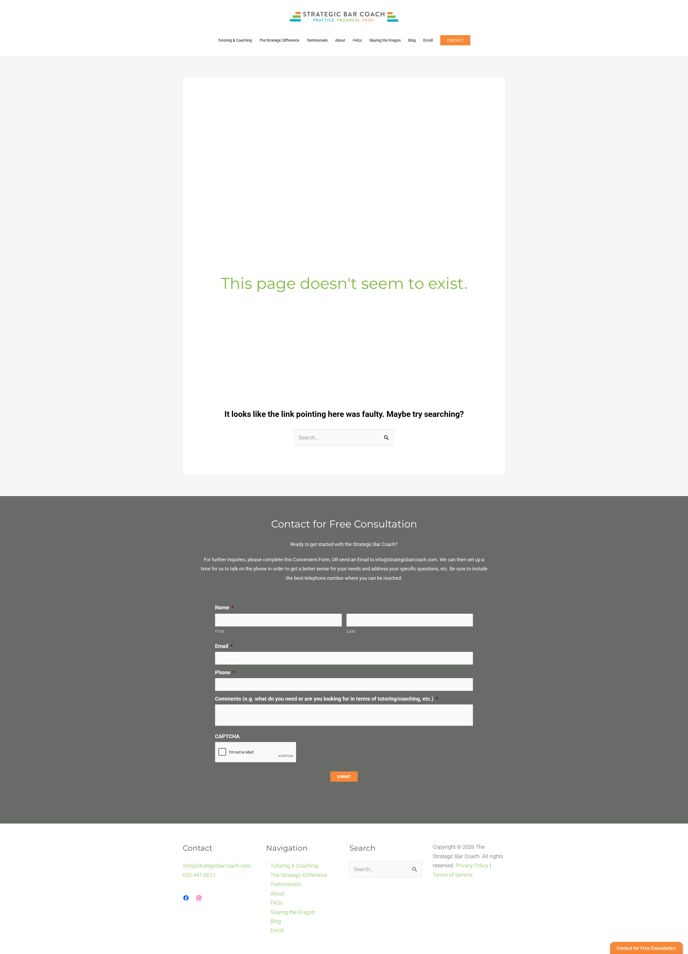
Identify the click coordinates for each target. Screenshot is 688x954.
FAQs (357, 40)
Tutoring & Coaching (235, 40)
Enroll (428, 40)
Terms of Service (452, 875)
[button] (455, 40)
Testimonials (317, 40)
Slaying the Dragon (385, 40)
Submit (344, 776)
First (219, 631)
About (340, 40)
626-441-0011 (199, 875)
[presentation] (256, 752)
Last (351, 631)
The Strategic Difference (279, 40)
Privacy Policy (472, 865)
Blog (412, 40)
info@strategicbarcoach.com (406, 559)
